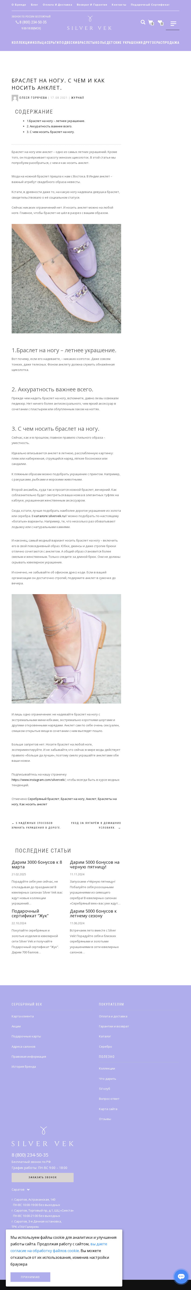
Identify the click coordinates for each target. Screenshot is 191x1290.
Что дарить (107, 1079)
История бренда (24, 1066)
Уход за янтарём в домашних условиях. (96, 825)
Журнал (77, 97)
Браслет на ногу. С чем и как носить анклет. (58, 84)
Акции (16, 1026)
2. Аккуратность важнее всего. (49, 126)
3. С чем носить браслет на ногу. (51, 132)
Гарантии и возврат (114, 1026)
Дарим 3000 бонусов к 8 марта (37, 864)
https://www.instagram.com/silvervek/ (38, 780)
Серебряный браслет (43, 799)
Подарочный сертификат (150, 4)
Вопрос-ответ (109, 1099)
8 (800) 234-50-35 (33, 22)
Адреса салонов (23, 1046)
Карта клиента (23, 1016)
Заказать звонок (43, 1177)
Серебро (105, 1046)
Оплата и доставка (57, 4)
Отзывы (105, 1119)
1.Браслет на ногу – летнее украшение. (56, 121)
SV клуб (104, 1089)
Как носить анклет (33, 804)
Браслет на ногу (73, 799)
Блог (34, 4)
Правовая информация (29, 1056)
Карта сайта (108, 1109)
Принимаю (30, 1277)
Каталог (105, 1036)
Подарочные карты (26, 1036)
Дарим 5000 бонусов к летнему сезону (93, 913)
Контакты (119, 4)
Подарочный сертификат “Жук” (30, 913)
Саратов (18, 1189)
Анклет (91, 799)
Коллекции (107, 1068)
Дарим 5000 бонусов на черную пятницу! (94, 864)
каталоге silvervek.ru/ (50, 516)
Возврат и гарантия (92, 4)
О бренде (19, 4)
